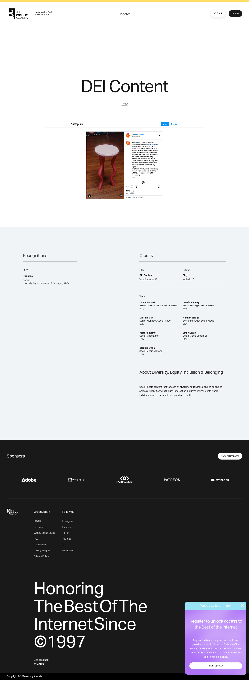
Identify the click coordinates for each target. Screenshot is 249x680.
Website (187, 279)
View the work (146, 279)
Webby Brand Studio (45, 533)
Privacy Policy (41, 556)
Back (219, 13)
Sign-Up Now (216, 666)
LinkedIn (66, 527)
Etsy (125, 104)
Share (235, 13)
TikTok (65, 533)
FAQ (36, 539)
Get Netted (40, 545)
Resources (39, 527)
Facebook (67, 550)
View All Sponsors (230, 456)
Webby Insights (42, 550)
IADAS (37, 521)
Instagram (67, 521)
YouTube (66, 539)
